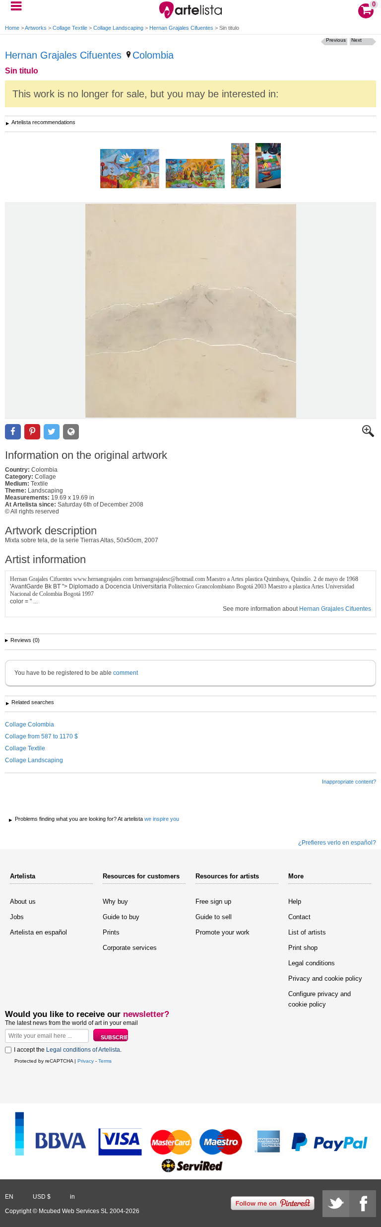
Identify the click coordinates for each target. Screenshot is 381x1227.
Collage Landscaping (118, 28)
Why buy (115, 901)
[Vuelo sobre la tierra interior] (130, 169)
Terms (105, 1061)
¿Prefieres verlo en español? (337, 842)
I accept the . (68, 1049)
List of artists (307, 932)
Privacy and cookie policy (325, 978)
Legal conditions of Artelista (83, 1049)
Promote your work (222, 932)
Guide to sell (213, 917)
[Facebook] (362, 1203)
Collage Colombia (29, 724)
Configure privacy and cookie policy (319, 999)
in (72, 1196)
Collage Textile (70, 28)
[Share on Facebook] (13, 431)
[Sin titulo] (190, 311)
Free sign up (213, 901)
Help (294, 901)
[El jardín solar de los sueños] (195, 174)
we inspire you (161, 819)
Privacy (85, 1061)
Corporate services (130, 947)
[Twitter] (335, 1203)
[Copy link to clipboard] (71, 431)
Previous (336, 40)
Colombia (153, 55)
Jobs (17, 917)
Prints (111, 932)
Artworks (36, 28)
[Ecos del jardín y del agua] (240, 166)
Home (12, 28)
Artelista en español (38, 932)
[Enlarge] (368, 435)
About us (23, 901)
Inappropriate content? (349, 782)
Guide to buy (121, 917)
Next (356, 40)
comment (125, 672)
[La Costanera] (268, 166)
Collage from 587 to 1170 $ (41, 736)
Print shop (303, 947)
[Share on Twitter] (52, 431)
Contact (299, 917)
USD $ (42, 1196)
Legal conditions (311, 963)
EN (9, 1196)
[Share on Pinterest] (32, 431)
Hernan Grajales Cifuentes (181, 28)
